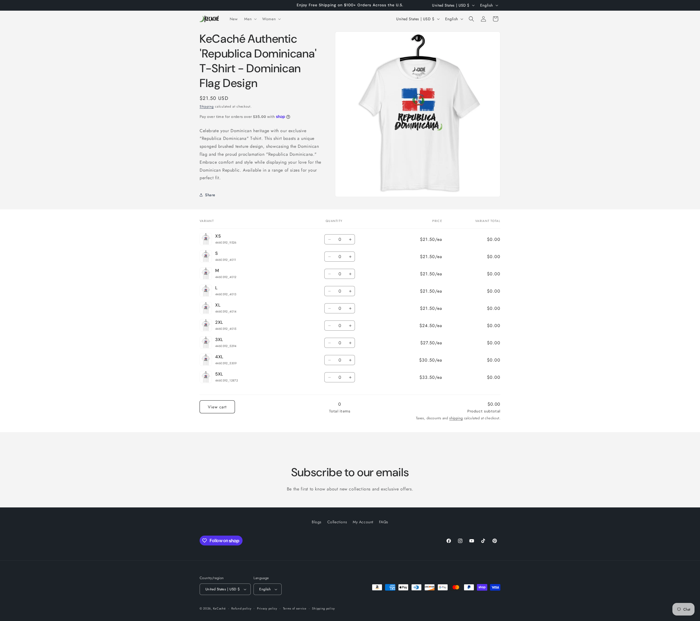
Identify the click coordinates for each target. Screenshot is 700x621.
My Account (363, 522)
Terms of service (295, 608)
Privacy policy (267, 608)
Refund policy (241, 608)
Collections (337, 522)
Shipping (207, 106)
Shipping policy (323, 608)
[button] (250, 19)
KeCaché (219, 608)
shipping (456, 418)
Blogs (317, 522)
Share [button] (210, 195)
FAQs (383, 522)
